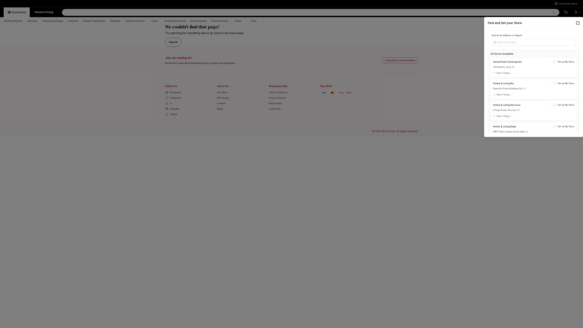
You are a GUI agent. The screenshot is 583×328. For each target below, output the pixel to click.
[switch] (553, 61)
